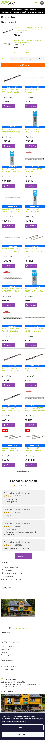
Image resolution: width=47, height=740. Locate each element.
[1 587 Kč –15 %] (12, 158)
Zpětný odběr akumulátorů (10, 666)
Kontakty (4, 652)
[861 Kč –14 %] (35, 357)
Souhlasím (22, 734)
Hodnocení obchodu (23, 480)
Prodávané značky (7, 669)
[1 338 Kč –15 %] (35, 197)
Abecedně (37, 59)
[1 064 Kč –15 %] (12, 317)
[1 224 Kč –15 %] (12, 237)
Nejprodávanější (26, 59)
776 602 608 (8, 570)
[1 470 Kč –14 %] (35, 158)
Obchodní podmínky (8, 661)
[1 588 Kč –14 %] (35, 118)
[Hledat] (30, 3)
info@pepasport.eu (11, 567)
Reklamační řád (6, 658)
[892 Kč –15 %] (12, 357)
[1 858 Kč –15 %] (35, 78)
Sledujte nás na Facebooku (14, 573)
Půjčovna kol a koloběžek (9, 646)
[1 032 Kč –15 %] (35, 317)
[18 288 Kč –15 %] (12, 78)
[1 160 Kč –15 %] (12, 277)
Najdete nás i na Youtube (13, 579)
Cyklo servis (5, 649)
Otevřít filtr (23, 65)
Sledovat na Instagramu (20, 628)
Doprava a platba (7, 655)
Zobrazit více (23, 556)
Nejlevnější (14, 59)
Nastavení (22, 727)
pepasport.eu (9, 576)
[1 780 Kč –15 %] (12, 118)
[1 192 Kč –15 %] (35, 237)
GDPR (3, 664)
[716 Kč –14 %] (35, 397)
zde (24, 721)
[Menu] (42, 3)
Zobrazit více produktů (22, 52)
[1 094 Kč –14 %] (35, 277)
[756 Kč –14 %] (12, 397)
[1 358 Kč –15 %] (12, 197)
